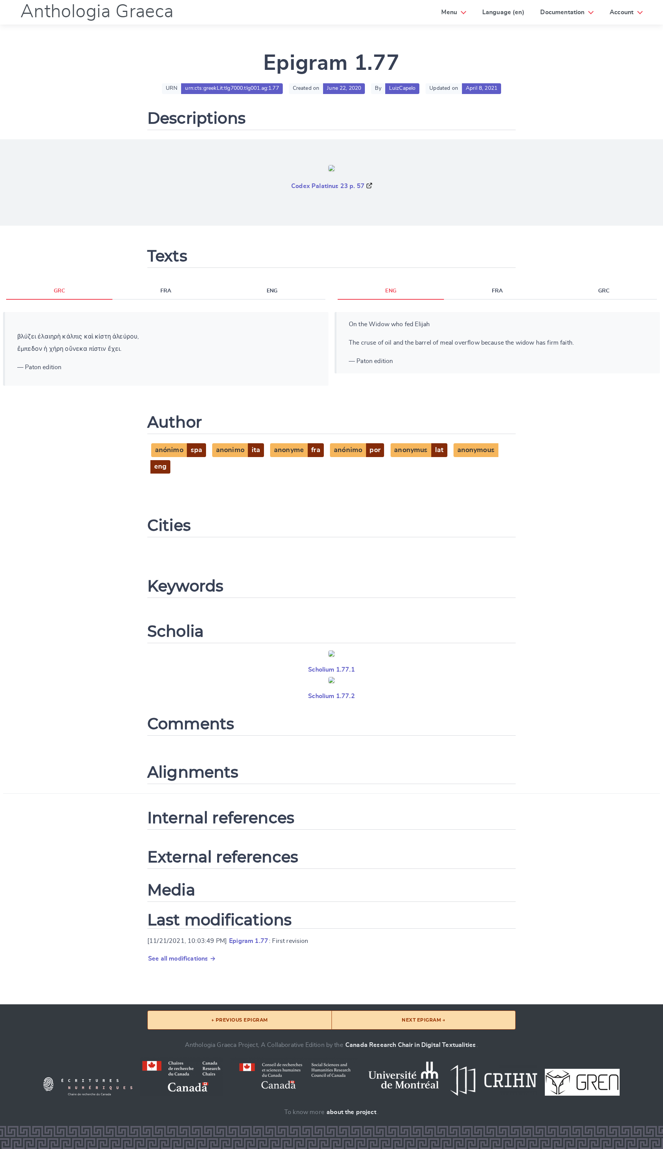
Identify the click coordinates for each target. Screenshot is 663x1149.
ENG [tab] (272, 291)
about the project (351, 1112)
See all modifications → (182, 959)
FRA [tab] (165, 291)
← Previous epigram (239, 1020)
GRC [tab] (59, 291)
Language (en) (503, 12)
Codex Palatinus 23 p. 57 (327, 186)
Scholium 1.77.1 (331, 670)
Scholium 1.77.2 (331, 696)
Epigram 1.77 (248, 941)
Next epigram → (423, 1020)
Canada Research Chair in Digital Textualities (410, 1045)
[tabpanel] (165, 349)
